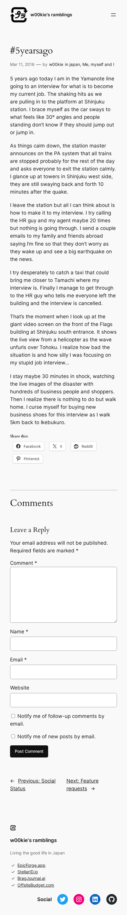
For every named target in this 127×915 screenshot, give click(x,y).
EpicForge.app (31, 865)
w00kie (56, 64)
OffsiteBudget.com (35, 885)
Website (19, 688)
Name (19, 632)
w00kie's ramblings (51, 14)
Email (18, 660)
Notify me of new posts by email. (56, 736)
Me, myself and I (98, 64)
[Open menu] (113, 14)
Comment (23, 563)
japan (74, 64)
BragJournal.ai (31, 878)
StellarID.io (27, 871)
